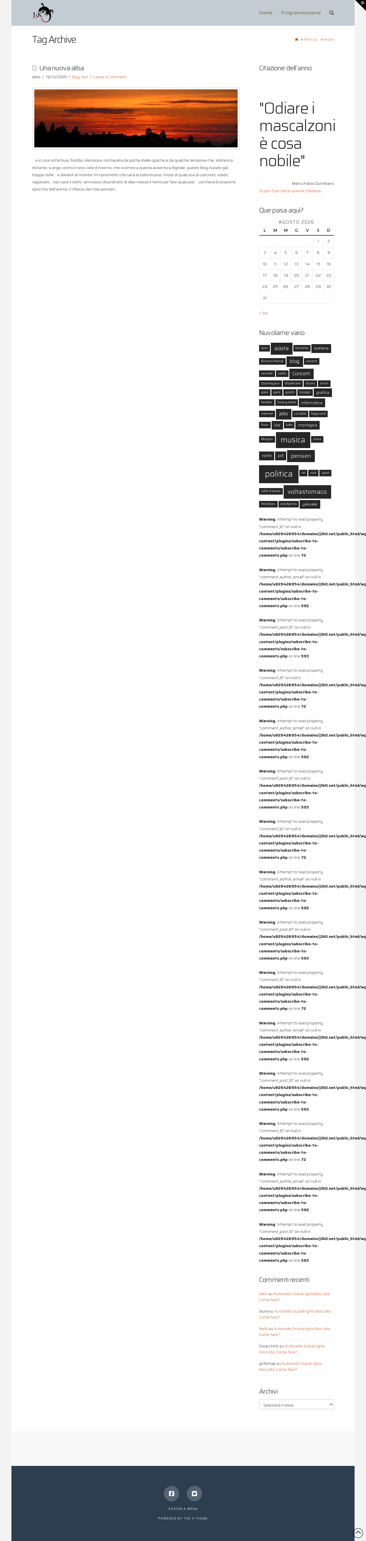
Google (305, 392)
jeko (283, 414)
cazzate (267, 373)
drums (310, 383)
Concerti (301, 374)
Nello (263, 1328)
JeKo (263, 1294)
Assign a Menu (183, 1508)
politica (279, 473)
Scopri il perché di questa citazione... (291, 191)
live (277, 425)
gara (264, 392)
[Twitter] (194, 1493)
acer (264, 348)
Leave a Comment (110, 77)
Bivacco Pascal (272, 361)
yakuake (309, 504)
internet (267, 413)
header (266, 402)
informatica (311, 403)
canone (311, 361)
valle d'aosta (271, 491)
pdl (280, 455)
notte (267, 455)
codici (282, 373)
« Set (263, 313)
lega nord (318, 413)
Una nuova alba (61, 68)
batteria (321, 348)
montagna (307, 425)
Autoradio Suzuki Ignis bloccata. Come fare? (295, 1297)
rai (303, 472)
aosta (281, 348)
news (317, 439)
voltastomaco (307, 491)
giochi (290, 392)
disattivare (293, 383)
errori (324, 383)
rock (313, 472)
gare (277, 392)
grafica (322, 392)
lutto (289, 424)
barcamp (302, 348)
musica (293, 440)
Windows (268, 503)
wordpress (289, 503)
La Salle (300, 413)
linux (264, 424)
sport (325, 472)
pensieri (301, 456)
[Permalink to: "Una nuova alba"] (136, 118)
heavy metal (286, 402)
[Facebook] (171, 1493)
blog (75, 77)
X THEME (200, 1518)
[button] (360, 5)
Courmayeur (270, 383)
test (84, 77)
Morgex (267, 439)
